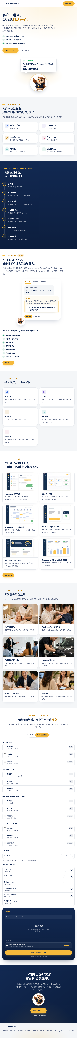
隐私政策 (42, 1031)
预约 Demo (68, 4)
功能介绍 (5, 1031)
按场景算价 (20, 1031)
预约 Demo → (10, 50)
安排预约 (35, 281)
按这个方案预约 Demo (38, 953)
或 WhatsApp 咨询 (40, 1016)
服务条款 (49, 1031)
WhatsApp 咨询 (58, 1031)
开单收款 (44, 281)
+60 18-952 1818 (69, 1031)
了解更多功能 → (26, 50)
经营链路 (12, 1031)
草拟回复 (27, 281)
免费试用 (28, 1031)
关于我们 (35, 1031)
